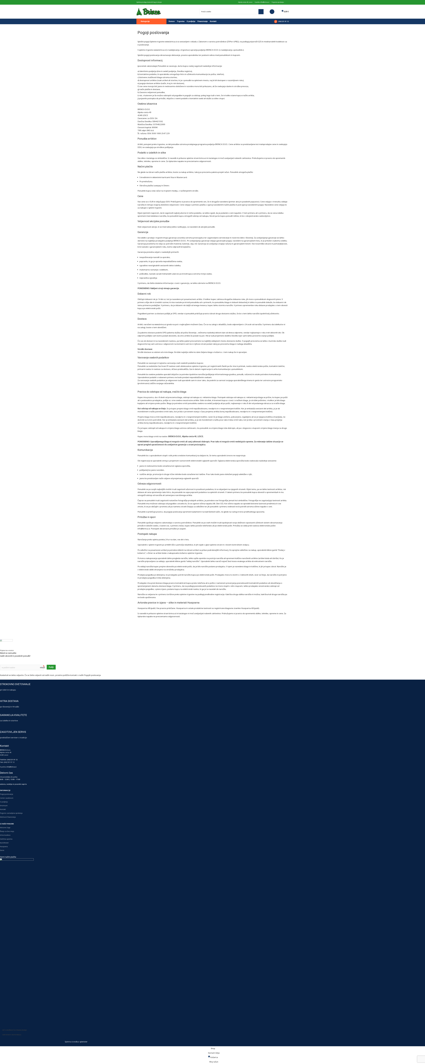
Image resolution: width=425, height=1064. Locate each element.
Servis (2, 850)
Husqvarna (4, 846)
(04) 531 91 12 (9, 762)
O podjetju (4, 802)
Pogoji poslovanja (6, 794)
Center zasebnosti (6, 798)
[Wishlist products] (277, 11)
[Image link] (17, 941)
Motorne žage (5, 827)
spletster (83, 1041)
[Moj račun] (272, 11)
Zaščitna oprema (6, 839)
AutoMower (4, 843)
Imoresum (4, 805)
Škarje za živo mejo (7, 831)
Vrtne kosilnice (5, 835)
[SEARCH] (261, 11)
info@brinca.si (11, 767)
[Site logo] (148, 11)
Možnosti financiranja (8, 817)
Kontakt (3, 809)
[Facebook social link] (287, 2)
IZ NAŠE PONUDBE (7, 824)
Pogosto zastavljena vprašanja (11, 813)
